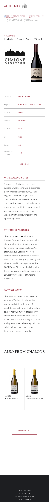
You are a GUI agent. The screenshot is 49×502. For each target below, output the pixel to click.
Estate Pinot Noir (16, 21)
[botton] (24, 164)
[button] (15, 5)
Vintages (29, 21)
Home (9, 19)
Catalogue (17, 19)
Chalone (27, 19)
